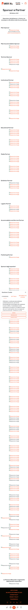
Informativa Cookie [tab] (23, 296)
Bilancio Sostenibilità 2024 (14, 592)
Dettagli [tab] (14, 296)
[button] (25, 292)
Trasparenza (14, 599)
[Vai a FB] (7, 3)
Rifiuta (13, 312)
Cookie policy (14, 594)
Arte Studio (14, 590)
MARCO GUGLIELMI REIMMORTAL (14, 33)
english (18, 4)
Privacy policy (14, 597)
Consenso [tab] (5, 296)
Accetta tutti (14, 317)
